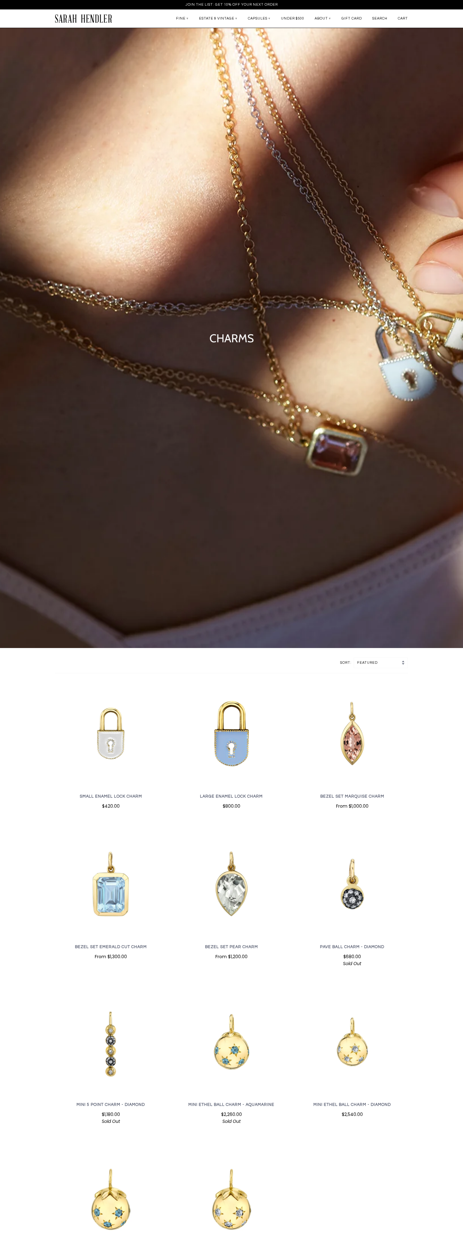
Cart (403, 18)
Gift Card (351, 18)
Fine (181, 18)
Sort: (346, 662)
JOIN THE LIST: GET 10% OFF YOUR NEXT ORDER (232, 4)
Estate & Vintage (216, 18)
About (321, 18)
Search (379, 18)
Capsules (257, 18)
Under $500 (292, 18)
